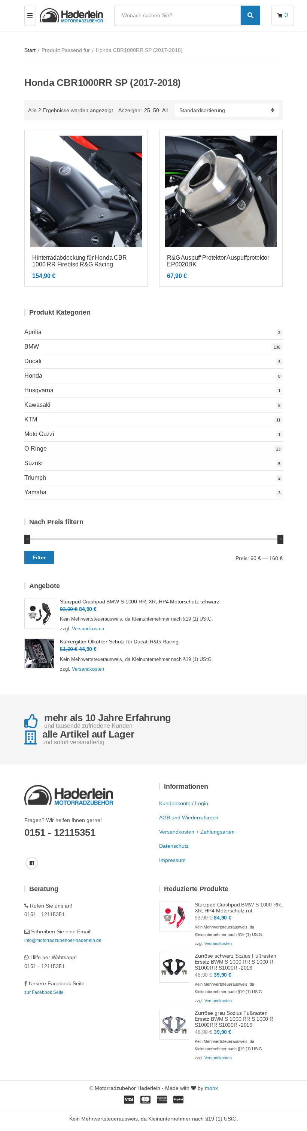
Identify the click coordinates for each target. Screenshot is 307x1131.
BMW (31, 346)
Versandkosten (88, 628)
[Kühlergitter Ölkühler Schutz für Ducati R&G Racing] (39, 653)
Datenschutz (174, 846)
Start (30, 50)
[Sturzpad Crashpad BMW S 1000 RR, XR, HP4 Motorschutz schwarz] (39, 613)
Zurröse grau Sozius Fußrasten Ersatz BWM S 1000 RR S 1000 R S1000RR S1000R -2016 (234, 1019)
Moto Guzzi (39, 434)
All (165, 110)
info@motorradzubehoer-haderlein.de (62, 940)
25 (147, 110)
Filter (39, 557)
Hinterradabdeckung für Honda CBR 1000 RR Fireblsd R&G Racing (79, 261)
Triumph (35, 478)
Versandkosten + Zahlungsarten (197, 832)
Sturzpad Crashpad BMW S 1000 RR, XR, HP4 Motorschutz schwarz (139, 602)
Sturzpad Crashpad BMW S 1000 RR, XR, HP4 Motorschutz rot (238, 908)
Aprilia (33, 332)
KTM (30, 419)
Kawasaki (37, 405)
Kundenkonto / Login (183, 803)
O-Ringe (35, 448)
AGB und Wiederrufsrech (188, 818)
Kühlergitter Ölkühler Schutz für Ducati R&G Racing (119, 642)
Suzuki (33, 463)
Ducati (33, 361)
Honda (33, 376)
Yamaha (35, 492)
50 (156, 110)
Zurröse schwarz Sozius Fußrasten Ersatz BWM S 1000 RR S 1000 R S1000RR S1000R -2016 (235, 962)
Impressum (172, 860)
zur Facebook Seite (44, 992)
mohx (211, 1088)
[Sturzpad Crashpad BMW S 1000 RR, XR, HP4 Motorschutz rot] (174, 916)
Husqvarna (39, 390)
